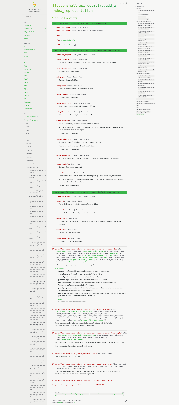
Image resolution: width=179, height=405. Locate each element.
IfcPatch (26, 95)
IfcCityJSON (27, 69)
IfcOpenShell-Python (30, 32)
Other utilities (28, 109)
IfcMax (26, 89)
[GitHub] (126, 401)
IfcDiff (26, 79)
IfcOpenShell (28, 29)
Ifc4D (25, 63)
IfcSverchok (27, 102)
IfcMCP (26, 92)
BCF (25, 46)
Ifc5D (25, 66)
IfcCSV (26, 76)
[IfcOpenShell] (124, 401)
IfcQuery (26, 99)
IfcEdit (26, 82)
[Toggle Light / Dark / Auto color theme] (126, 3)
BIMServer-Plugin (29, 50)
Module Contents (139, 6)
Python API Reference (31, 120)
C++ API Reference (30, 117)
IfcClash (26, 73)
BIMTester (27, 53)
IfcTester (26, 105)
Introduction (27, 25)
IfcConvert (27, 35)
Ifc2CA (26, 59)
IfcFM (25, 86)
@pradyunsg (68, 402)
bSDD (26, 56)
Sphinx (60, 402)
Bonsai (26, 38)
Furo (74, 402)
